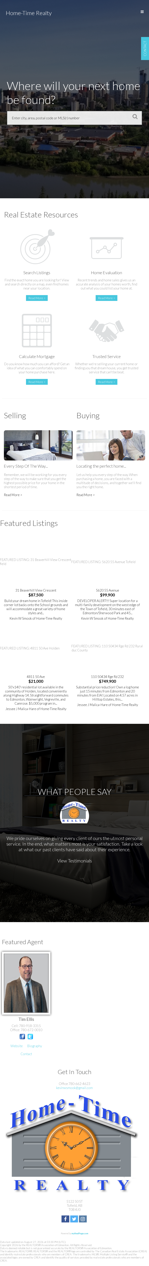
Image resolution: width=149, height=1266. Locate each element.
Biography (34, 1046)
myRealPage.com (80, 1233)
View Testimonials (74, 860)
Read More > (36, 298)
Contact (26, 1054)
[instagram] (83, 1219)
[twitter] (74, 1219)
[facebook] (66, 1219)
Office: (15, 1030)
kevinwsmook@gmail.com (74, 1088)
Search (134, 116)
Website (16, 1046)
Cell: (15, 1026)
